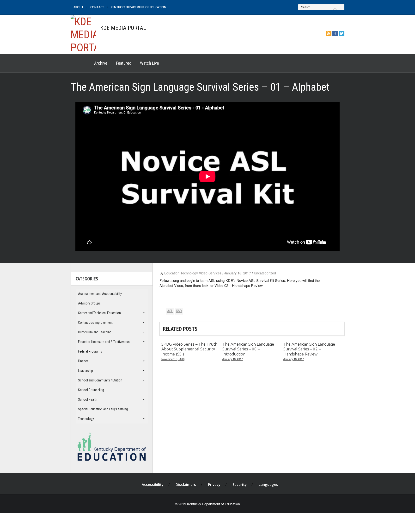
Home (80, 63)
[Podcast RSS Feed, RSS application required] (328, 33)
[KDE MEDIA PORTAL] (83, 33)
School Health (87, 399)
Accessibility (153, 484)
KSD (179, 311)
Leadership (85, 371)
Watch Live (149, 63)
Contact (97, 7)
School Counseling (91, 390)
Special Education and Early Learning (103, 409)
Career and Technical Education (99, 313)
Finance (83, 361)
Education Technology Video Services (192, 273)
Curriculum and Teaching (94, 332)
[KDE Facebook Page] (335, 33)
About (78, 7)
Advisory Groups (89, 303)
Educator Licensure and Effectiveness (104, 342)
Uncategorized (265, 273)
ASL (170, 311)
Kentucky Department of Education (138, 7)
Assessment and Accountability (100, 294)
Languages (268, 484)
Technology (86, 419)
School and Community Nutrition (100, 380)
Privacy (214, 484)
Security (239, 484)
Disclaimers (186, 484)
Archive (100, 63)
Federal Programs (90, 351)
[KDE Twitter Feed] (341, 33)
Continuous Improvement (95, 322)
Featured (123, 63)
